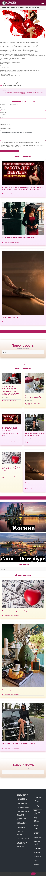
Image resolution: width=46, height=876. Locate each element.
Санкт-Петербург (11, 242)
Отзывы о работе (20, 846)
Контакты (4, 792)
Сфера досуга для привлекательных (37, 838)
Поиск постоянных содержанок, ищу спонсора (37, 856)
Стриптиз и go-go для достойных (37, 851)
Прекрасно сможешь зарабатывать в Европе (22, 828)
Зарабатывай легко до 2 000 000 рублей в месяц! (33, 396)
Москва (6, 321)
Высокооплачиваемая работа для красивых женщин (38, 796)
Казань (6, 193)
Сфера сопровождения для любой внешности (37, 833)
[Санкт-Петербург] (23, 533)
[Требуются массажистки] (23, 283)
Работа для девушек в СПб (23, 811)
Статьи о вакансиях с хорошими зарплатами (36, 862)
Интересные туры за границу (21, 819)
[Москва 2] (23, 502)
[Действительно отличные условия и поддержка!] (23, 218)
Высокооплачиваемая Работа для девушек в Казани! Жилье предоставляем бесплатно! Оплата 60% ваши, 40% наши (22, 188)
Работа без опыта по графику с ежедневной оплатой (37, 806)
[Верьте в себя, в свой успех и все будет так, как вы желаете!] (11, 458)
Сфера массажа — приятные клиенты (38, 847)
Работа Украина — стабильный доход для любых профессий (22, 842)
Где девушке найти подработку (38, 801)
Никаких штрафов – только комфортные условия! (34, 434)
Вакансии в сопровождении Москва (23, 808)
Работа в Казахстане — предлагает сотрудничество (23, 837)
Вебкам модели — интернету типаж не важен (37, 843)
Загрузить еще (23, 331)
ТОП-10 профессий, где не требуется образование (37, 812)
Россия (9, 193)
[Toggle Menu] (43, 3)
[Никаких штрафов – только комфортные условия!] (34, 422)
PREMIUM (5, 400)
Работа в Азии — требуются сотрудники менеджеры (22, 833)
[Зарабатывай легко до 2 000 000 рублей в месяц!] (34, 383)
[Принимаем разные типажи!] (23, 655)
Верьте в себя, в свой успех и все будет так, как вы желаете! (11, 468)
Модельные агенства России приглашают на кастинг (22, 799)
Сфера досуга (13, 193)
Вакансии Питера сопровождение (20, 815)
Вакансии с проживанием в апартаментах (37, 827)
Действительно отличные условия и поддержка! (18, 238)
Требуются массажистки (10, 317)
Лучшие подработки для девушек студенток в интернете (37, 820)
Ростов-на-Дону (34, 441)
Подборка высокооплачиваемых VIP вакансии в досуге (22, 794)
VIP (3, 193)
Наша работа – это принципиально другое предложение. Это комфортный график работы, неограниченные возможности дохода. (10, 390)
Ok (33, 873)
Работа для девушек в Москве (22, 804)
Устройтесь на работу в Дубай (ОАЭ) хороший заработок (22, 823)
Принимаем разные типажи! (11, 690)
